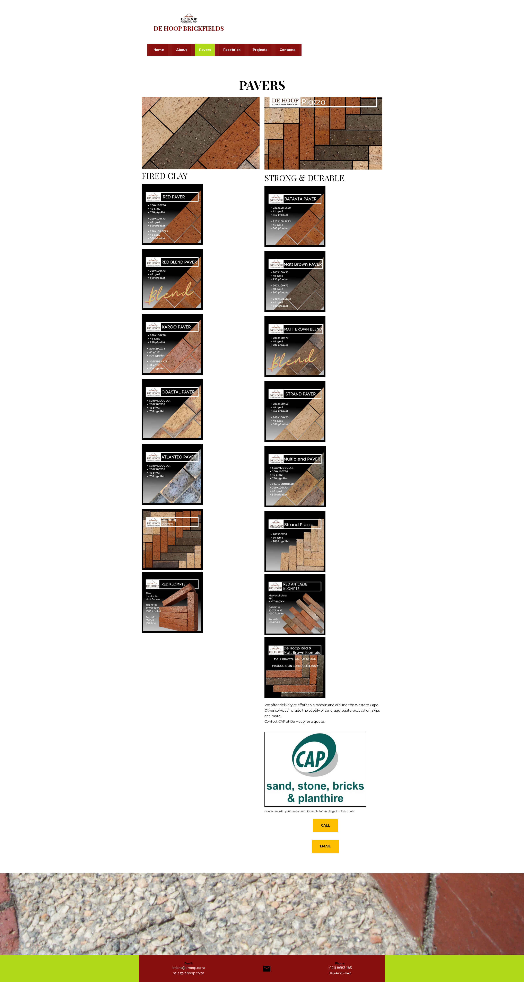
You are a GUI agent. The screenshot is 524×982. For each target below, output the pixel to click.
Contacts (287, 50)
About (181, 50)
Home (159, 50)
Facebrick (232, 50)
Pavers (205, 50)
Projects (260, 50)
